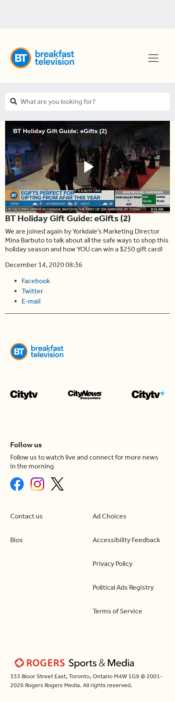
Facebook (36, 281)
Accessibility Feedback (126, 540)
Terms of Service (117, 611)
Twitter (32, 291)
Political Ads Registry (123, 587)
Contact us (26, 516)
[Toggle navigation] (153, 58)
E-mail (31, 301)
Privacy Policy (113, 564)
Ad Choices (110, 516)
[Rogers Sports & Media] (75, 663)
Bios (16, 540)
